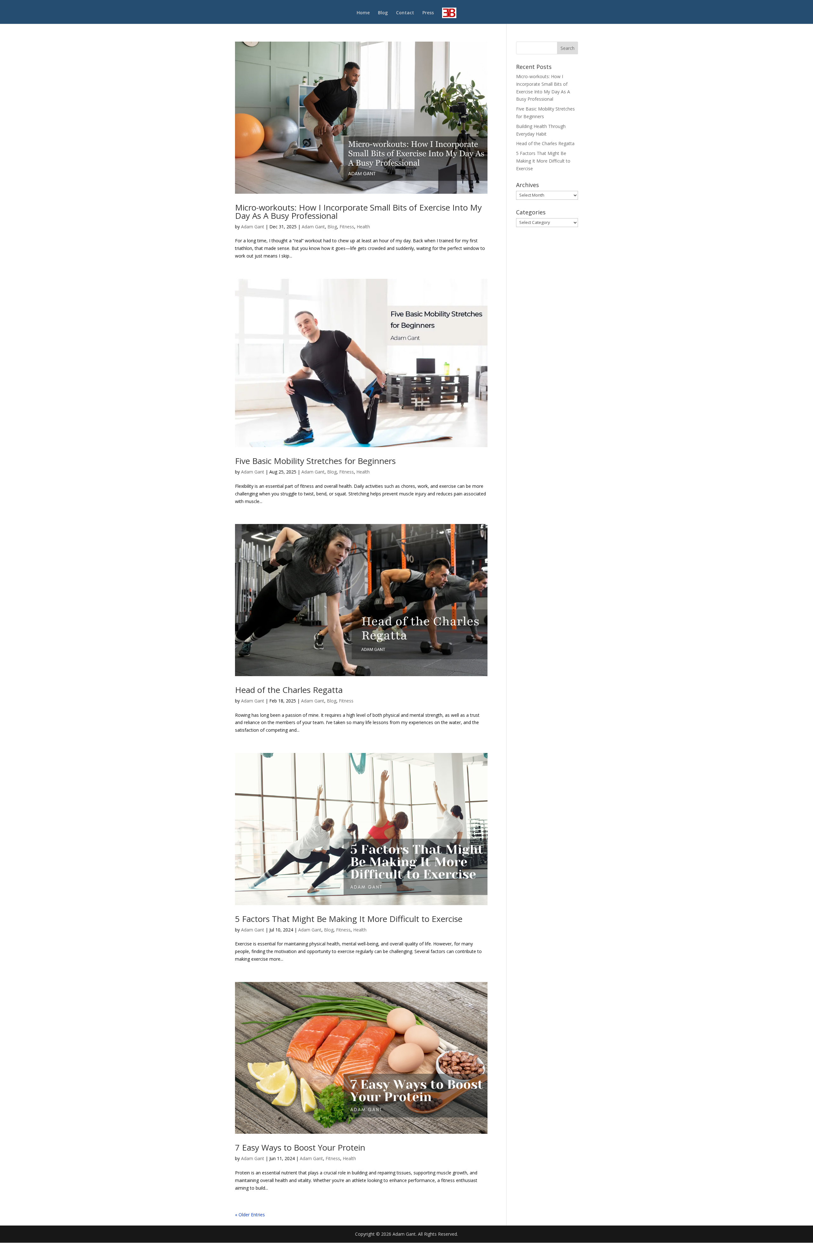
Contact (405, 13)
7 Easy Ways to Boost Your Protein (300, 1147)
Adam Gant (252, 227)
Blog (383, 13)
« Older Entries (250, 1215)
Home (363, 13)
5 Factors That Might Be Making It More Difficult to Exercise (348, 918)
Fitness (346, 227)
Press (428, 13)
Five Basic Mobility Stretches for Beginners (315, 461)
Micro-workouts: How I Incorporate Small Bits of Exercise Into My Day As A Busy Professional (358, 211)
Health (363, 227)
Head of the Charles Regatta (289, 689)
